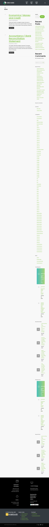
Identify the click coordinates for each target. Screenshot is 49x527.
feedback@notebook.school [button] (36, 515)
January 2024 (39, 110)
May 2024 (38, 108)
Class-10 (10, 20)
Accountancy (11, 43)
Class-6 (38, 142)
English (38, 156)
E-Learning (39, 151)
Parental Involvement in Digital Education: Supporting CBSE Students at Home (39, 33)
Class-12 (38, 133)
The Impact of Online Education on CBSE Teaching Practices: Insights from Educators (39, 45)
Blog (37, 120)
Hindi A (38, 202)
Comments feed (40, 261)
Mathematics (39, 213)
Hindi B (38, 206)
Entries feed (39, 259)
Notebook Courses (24, 519)
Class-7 (38, 144)
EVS (37, 178)
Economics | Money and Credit (19, 16)
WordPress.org (39, 263)
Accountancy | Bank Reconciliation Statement (20, 38)
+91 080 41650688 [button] (34, 513)
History (38, 209)
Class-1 (38, 127)
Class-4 (38, 138)
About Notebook (24, 513)
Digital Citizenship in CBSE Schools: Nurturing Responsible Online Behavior (39, 39)
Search (36, 14)
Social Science (15, 20)
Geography (39, 184)
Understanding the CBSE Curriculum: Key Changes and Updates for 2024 (40, 28)
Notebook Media (24, 518)
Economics (39, 153)
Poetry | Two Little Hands (40, 49)
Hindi (38, 187)
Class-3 (38, 136)
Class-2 (38, 134)
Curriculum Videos (40, 149)
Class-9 (38, 147)
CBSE (38, 125)
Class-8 (38, 145)
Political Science (40, 231)
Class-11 (15, 43)
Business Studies (40, 122)
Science (38, 235)
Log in (38, 257)
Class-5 (38, 140)
